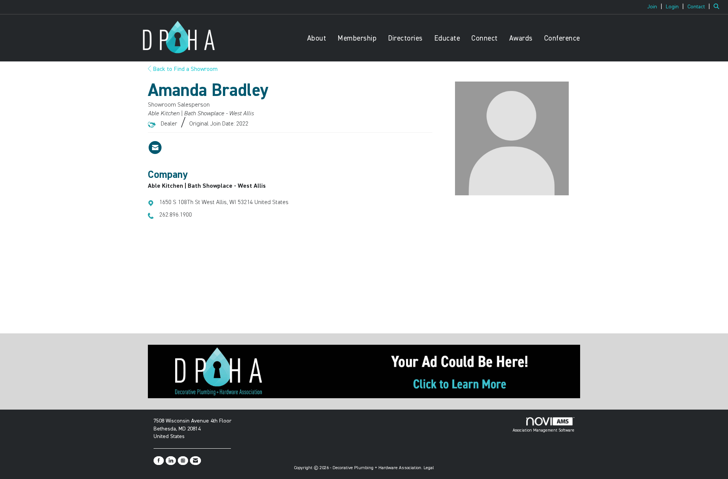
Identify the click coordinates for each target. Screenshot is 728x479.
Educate (447, 38)
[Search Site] (718, 7)
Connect (484, 38)
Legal (429, 468)
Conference (562, 38)
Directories (405, 38)
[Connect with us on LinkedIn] (171, 460)
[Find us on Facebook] (159, 460)
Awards (521, 38)
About (316, 38)
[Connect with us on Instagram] (183, 460)
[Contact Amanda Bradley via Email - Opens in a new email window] (155, 147)
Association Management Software (543, 430)
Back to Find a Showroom (184, 69)
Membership (357, 38)
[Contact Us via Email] (195, 460)
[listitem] (655, 7)
